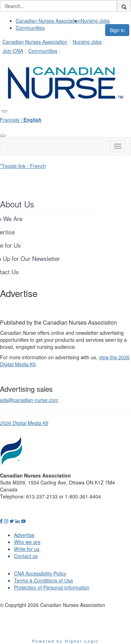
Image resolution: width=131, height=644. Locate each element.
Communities (30, 27)
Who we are (27, 541)
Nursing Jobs (95, 20)
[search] (124, 6)
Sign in (117, 30)
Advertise (24, 534)
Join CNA (12, 50)
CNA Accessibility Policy (40, 573)
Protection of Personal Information (51, 587)
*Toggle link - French (23, 165)
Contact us (26, 555)
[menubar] (65, 45)
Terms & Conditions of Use (43, 580)
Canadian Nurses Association (48, 20)
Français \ (21, 119)
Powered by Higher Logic (65, 641)
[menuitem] (48, 20)
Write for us (26, 548)
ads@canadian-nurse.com (29, 399)
